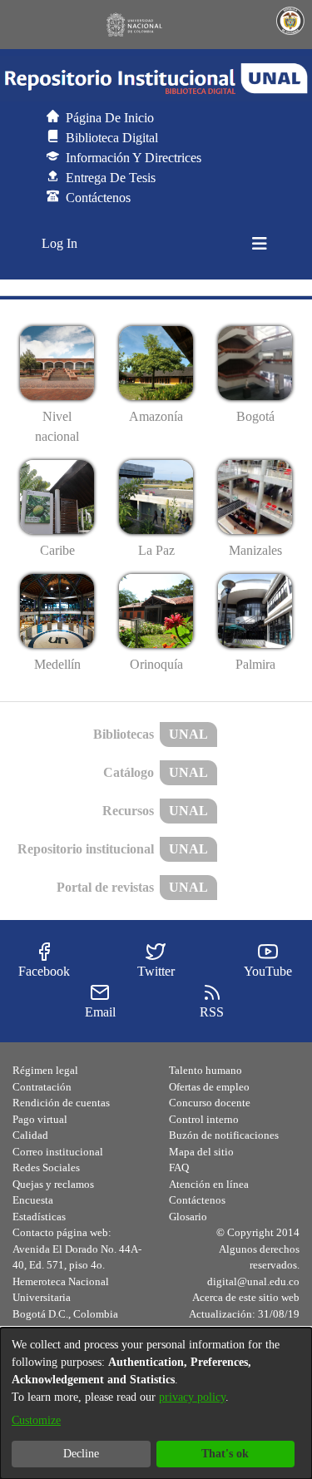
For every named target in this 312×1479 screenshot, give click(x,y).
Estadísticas (39, 1216)
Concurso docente (209, 1102)
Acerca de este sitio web (246, 1297)
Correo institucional (57, 1151)
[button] (156, 79)
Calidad (30, 1135)
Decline (81, 1453)
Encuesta (32, 1200)
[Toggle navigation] (259, 244)
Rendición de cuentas (61, 1102)
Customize (36, 1420)
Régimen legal (45, 1070)
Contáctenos (197, 1200)
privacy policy (192, 1397)
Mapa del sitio (201, 1151)
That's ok (225, 1453)
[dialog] (156, 1403)
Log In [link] (60, 243)
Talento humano (205, 1070)
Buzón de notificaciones (224, 1135)
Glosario (188, 1216)
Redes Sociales (46, 1167)
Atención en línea (209, 1184)
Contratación (42, 1087)
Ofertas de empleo (209, 1087)
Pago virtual (39, 1119)
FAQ (179, 1167)
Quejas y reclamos (53, 1184)
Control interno (204, 1119)
